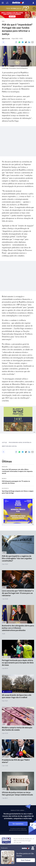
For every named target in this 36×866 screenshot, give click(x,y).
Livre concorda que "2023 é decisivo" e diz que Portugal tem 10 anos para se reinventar (18, 593)
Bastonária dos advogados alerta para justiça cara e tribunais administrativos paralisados (18, 628)
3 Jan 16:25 (5, 564)
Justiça (4, 442)
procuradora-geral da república (20, 442)
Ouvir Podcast (26, 860)
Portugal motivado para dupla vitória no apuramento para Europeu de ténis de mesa (18, 662)
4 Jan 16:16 (5, 733)
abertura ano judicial (9, 446)
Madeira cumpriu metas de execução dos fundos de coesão (17, 728)
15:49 (3, 634)
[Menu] (2, 2)
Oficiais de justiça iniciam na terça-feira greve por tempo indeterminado (17, 793)
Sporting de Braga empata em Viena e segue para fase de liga (17, 492)
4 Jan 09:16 (5, 668)
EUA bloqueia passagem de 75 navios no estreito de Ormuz (16, 482)
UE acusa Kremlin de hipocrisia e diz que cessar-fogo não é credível (16, 696)
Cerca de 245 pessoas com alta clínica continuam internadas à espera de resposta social (17, 471)
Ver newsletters (18, 824)
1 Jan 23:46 (5, 599)
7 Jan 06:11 (5, 798)
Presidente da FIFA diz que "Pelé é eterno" (15, 761)
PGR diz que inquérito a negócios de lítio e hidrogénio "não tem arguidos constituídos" (17, 558)
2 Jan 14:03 (5, 766)
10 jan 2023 (16, 38)
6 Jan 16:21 (5, 701)
